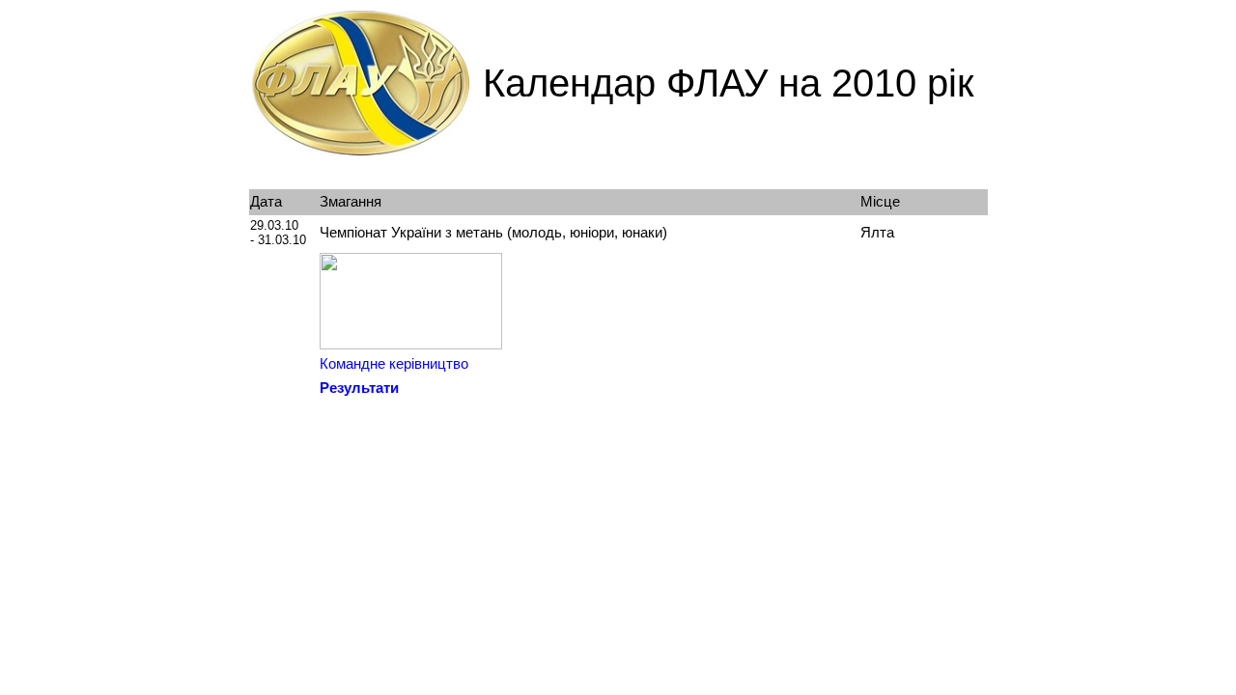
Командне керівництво (394, 364)
